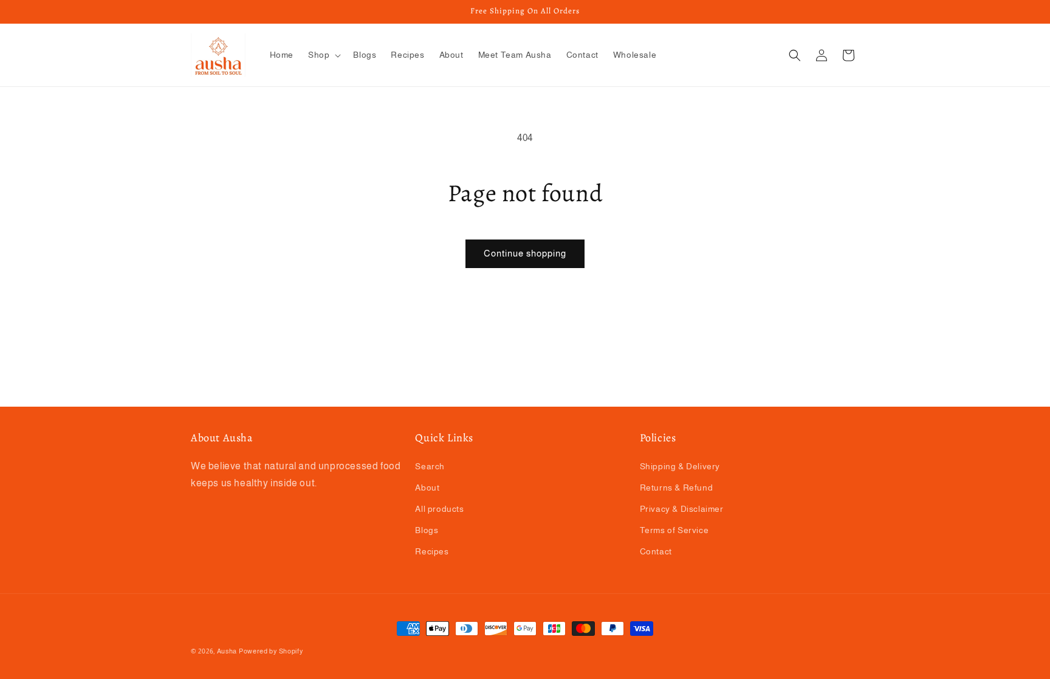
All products (439, 509)
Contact (656, 551)
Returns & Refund (676, 487)
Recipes (431, 551)
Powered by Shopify (271, 651)
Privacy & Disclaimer (682, 509)
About (427, 487)
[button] (323, 54)
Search (430, 466)
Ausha (227, 651)
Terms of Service (674, 530)
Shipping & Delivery (680, 466)
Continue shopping (525, 253)
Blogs (426, 530)
